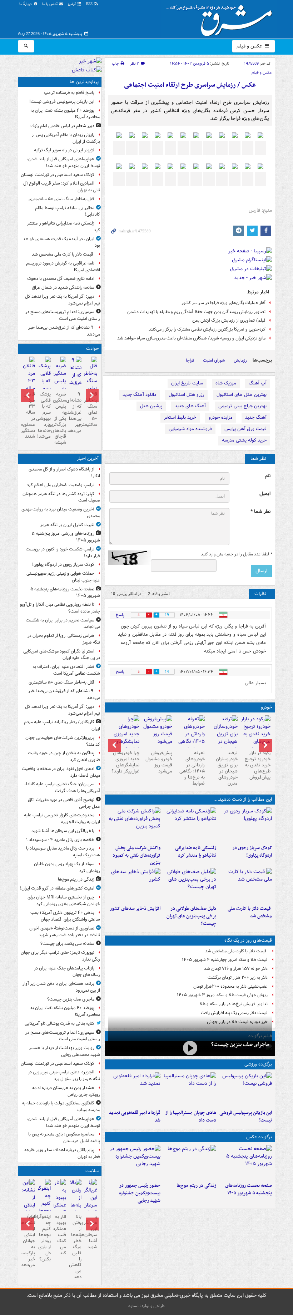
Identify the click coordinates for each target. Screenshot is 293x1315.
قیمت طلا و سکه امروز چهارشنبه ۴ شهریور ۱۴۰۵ (225, 959)
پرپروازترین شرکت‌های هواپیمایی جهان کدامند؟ (62, 741)
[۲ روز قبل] (255, 734)
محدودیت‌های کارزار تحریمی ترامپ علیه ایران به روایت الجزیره (62, 818)
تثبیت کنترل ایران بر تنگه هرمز (67, 525)
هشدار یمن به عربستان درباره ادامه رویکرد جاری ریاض (66, 1091)
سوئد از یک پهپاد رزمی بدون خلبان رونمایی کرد (67, 867)
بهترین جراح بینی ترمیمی (242, 406)
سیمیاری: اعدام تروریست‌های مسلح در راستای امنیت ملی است (62, 315)
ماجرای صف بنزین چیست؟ (240, 1044)
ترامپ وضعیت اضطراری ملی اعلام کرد (60, 485)
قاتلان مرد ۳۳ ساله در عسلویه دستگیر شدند (29, 415)
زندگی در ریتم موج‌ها (196, 1186)
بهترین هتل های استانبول (242, 394)
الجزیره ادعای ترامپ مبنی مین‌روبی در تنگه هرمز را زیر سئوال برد (64, 1075)
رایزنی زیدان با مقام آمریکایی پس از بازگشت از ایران (66, 138)
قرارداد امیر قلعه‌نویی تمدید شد (134, 1116)
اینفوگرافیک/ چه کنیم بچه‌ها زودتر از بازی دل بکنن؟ (44, 1238)
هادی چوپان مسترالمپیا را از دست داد (190, 1116)
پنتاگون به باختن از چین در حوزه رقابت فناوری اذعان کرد (64, 756)
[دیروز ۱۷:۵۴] (134, 824)
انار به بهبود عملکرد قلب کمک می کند (60, 1234)
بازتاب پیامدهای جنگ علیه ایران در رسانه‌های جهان (67, 971)
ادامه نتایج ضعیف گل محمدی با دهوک (60, 278)
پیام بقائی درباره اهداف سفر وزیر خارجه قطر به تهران (62, 1153)
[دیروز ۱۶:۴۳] (245, 885)
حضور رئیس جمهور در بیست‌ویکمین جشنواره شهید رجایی (139, 1193)
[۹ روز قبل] (124, 737)
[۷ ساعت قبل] (189, 1162)
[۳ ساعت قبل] (90, 382)
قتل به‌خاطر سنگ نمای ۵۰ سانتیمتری (61, 199)
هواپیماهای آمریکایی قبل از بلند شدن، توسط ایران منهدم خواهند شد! (63, 162)
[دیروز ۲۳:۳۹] (190, 1048)
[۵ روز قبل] (190, 737)
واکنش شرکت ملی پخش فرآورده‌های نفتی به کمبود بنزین (136, 855)
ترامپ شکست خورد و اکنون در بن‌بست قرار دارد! (63, 552)
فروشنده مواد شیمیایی (190, 429)
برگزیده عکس (259, 1137)
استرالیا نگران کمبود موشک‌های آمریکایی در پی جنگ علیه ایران (61, 654)
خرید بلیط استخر (180, 417)
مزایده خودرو (221, 417)
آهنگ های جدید (190, 406)
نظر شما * (260, 511)
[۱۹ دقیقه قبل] (245, 824)
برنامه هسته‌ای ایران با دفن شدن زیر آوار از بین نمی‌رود (61, 987)
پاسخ (120, 614)
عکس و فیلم (250, 46)
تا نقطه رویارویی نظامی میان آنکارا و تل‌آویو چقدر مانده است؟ (60, 608)
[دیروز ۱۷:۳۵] (245, 1089)
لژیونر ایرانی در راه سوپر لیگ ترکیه (64, 150)
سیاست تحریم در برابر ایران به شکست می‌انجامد (63, 623)
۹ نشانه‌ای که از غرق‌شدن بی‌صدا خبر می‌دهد (64, 331)
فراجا (190, 360)
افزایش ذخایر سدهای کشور (135, 909)
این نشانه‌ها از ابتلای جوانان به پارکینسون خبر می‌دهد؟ (29, 1241)
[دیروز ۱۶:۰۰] (134, 1162)
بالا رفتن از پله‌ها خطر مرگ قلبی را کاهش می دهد (75, 1247)
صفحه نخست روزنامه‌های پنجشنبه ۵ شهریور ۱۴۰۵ (248, 1189)
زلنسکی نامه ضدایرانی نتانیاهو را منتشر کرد (195, 852)
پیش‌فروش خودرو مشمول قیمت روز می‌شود (158, 762)
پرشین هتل (151, 406)
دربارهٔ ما (26, 4)
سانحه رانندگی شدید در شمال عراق (63, 287)
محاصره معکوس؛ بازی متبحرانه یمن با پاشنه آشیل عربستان (64, 1137)
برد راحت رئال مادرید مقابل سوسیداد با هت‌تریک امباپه (63, 851)
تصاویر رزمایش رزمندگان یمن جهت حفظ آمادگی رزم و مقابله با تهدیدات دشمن (196, 311)
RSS (90, 4)
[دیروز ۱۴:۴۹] (189, 885)
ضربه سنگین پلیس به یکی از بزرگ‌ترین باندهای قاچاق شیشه (60, 418)
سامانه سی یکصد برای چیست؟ (67, 943)
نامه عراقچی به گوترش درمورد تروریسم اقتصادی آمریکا (63, 266)
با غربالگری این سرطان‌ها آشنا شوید (62, 830)
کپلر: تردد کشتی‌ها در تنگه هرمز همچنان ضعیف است (61, 497)
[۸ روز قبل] (157, 731)
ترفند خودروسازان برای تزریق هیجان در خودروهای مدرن (227, 768)
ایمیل (264, 494)
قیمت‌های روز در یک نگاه (248, 940)
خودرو (266, 707)
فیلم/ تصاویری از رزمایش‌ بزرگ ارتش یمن (228, 320)
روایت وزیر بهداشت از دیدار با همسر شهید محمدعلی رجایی (64, 1051)
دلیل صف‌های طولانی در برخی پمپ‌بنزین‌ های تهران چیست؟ (191, 916)
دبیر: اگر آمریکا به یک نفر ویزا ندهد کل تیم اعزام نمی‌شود (62, 300)
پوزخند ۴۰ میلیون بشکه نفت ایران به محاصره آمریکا (65, 114)
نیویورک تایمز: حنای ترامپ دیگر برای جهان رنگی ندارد (60, 956)
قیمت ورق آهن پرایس (245, 429)
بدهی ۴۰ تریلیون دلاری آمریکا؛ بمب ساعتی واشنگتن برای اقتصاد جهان (65, 916)
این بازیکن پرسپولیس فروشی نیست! (245, 1116)
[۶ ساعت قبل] (90, 1201)
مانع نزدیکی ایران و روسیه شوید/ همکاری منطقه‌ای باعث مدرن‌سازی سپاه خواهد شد (191, 338)
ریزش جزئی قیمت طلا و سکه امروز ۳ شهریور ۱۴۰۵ (222, 995)
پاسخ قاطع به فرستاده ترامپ (69, 92)
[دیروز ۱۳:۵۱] (134, 885)
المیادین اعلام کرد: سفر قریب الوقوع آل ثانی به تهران (61, 186)
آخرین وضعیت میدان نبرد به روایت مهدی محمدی (60, 512)
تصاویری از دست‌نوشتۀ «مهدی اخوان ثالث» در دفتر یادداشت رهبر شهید (64, 931)
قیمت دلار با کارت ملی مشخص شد (250, 912)
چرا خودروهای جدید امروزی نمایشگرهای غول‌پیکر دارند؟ (125, 762)
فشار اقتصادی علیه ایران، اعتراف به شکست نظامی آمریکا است (66, 670)
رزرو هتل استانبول (186, 394)
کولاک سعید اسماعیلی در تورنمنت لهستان (57, 174)
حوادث (92, 348)
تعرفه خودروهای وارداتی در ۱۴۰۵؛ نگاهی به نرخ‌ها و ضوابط (192, 768)
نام (267, 476)
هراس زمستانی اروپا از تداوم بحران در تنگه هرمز (64, 639)
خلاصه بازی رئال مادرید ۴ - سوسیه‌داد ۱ (60, 839)
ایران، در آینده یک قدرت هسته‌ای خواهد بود (61, 242)
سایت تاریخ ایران (187, 383)
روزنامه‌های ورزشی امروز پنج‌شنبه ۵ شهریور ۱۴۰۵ (66, 537)
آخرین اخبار (88, 458)
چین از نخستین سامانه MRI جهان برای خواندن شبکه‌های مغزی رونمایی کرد (64, 900)
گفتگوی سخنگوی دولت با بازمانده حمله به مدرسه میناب (61, 1106)
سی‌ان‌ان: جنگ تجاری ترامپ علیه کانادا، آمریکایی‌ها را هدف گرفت (62, 787)
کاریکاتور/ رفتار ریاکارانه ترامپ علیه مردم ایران (62, 725)
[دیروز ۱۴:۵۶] (189, 1089)
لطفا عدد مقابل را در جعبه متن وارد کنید (236, 554)
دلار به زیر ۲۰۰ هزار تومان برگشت (238, 977)
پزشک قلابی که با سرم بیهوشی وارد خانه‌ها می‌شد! (44, 415)
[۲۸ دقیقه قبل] (245, 1162)
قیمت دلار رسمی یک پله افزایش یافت (234, 1012)
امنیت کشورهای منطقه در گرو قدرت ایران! (57, 888)
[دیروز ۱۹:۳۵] (189, 824)
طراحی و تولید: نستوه (146, 1306)
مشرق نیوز (221, 18)
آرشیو (72, 4)
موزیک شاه (225, 383)
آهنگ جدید (256, 417)
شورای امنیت (214, 360)
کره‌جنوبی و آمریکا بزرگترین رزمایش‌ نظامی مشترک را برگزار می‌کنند (207, 329)
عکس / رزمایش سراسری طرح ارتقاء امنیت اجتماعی (190, 85)
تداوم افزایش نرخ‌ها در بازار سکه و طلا (234, 1004)
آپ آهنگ (258, 383)
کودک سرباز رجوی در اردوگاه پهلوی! (252, 852)
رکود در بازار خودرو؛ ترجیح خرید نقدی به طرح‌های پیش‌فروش (257, 765)
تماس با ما (50, 4)
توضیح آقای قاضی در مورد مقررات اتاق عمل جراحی (64, 803)
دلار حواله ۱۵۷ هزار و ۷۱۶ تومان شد (236, 968)
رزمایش (240, 360)
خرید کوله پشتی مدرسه (244, 440)
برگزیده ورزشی (258, 1064)
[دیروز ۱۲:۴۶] (134, 1089)
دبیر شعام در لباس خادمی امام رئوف (62, 125)
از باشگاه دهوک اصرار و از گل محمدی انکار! (64, 472)
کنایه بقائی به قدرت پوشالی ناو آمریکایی (59, 1023)
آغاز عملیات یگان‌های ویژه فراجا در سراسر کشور (223, 302)
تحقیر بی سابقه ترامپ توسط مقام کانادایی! (67, 211)
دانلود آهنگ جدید (139, 394)
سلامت (92, 1171)
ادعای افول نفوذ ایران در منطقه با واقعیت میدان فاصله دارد (61, 772)
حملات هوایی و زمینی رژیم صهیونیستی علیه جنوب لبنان (63, 577)
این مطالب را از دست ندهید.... (242, 799)
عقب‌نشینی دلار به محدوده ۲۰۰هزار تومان (230, 986)
